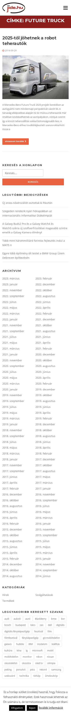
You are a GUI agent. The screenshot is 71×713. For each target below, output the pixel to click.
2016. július (43, 506)
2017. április (9, 482)
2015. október (10, 535)
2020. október (44, 360)
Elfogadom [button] (17, 708)
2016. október (10, 500)
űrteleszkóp (51, 675)
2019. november (12, 395)
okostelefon (10, 663)
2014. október (10, 570)
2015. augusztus (12, 541)
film (50, 631)
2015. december (12, 529)
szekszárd (9, 675)
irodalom (42, 644)
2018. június (43, 442)
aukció (17, 618)
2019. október (44, 395)
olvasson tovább (14, 141)
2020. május (9, 377)
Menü (65, 7)
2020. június (43, 372)
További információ (50, 708)
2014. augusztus (12, 576)
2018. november (12, 430)
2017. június (9, 477)
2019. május (9, 412)
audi (6, 618)
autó (27, 618)
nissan (50, 656)
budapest (20, 625)
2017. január (43, 488)
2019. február (44, 418)
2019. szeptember (13, 401)
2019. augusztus (45, 401)
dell (50, 625)
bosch (7, 625)
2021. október (44, 325)
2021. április (43, 342)
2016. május (43, 512)
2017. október (44, 465)
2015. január (43, 558)
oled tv (39, 663)
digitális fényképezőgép (17, 631)
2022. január (10, 319)
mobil (50, 650)
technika (24, 675)
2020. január (10, 389)
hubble (20, 644)
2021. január (10, 354)
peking (8, 669)
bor (63, 618)
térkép (36, 675)
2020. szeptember (13, 366)
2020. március (10, 383)
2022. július (9, 302)
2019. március (10, 418)
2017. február (10, 488)
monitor (27, 656)
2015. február (10, 558)
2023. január (10, 284)
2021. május (9, 342)
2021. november (12, 325)
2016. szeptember (46, 500)
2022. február (44, 313)
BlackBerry (40, 618)
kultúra (8, 650)
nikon (39, 656)
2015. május (43, 547)
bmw (53, 618)
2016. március (44, 517)
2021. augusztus (45, 331)
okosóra (26, 663)
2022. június (43, 302)
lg (27, 650)
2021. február (44, 348)
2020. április (43, 377)
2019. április (43, 412)
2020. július (9, 372)
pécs (32, 669)
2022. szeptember (13, 296)
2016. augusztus (12, 506)
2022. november (12, 290)
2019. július (9, 407)
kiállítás (56, 644)
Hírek (5, 595)
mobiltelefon (11, 656)
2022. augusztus (45, 296)
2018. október (44, 430)
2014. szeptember (46, 570)
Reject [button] (32, 708)
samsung (56, 669)
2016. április (9, 517)
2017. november (12, 465)
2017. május (43, 477)
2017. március (44, 482)
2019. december (45, 389)
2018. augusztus (45, 436)
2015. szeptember (46, 535)
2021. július (9, 337)
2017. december (45, 459)
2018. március (10, 453)
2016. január (43, 523)
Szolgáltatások (44, 595)
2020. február (44, 383)
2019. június (43, 407)
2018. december (45, 424)
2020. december (45, 354)
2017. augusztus (45, 471)
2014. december (12, 564)
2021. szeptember (13, 331)
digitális (60, 625)
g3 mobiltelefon (51, 637)
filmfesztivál (10, 637)
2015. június (9, 547)
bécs (32, 625)
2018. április (43, 447)
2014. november (45, 564)
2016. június (9, 512)
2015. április (9, 552)
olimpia (51, 663)
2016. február (10, 523)
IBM (30, 644)
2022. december (45, 284)
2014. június (43, 576)
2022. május (9, 307)
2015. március (44, 552)
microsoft (37, 650)
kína (19, 650)
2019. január (10, 424)
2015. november (45, 529)
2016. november (45, 494)
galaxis (8, 644)
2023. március (10, 278)
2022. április (43, 307)
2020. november (12, 360)
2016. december (12, 494)
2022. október (44, 290)
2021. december (45, 319)
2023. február (44, 278)
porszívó (20, 669)
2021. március (10, 348)
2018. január (10, 459)
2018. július (9, 442)
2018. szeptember (13, 436)
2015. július (43, 541)
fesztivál (38, 631)
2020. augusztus (45, 366)
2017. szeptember (13, 471)
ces (41, 625)
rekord (43, 669)
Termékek (8, 601)
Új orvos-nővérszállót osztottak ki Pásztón (27, 203)
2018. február (44, 453)
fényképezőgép (30, 637)
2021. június (43, 337)
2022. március (10, 313)
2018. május (9, 447)
